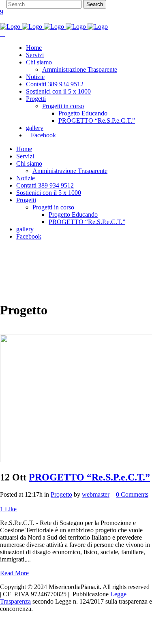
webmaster (95, 494)
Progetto (61, 494)
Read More (14, 573)
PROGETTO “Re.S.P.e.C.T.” (89, 477)
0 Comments (132, 494)
